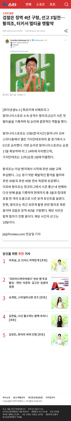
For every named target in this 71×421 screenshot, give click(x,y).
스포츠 (40, 4)
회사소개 (6, 397)
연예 (28, 4)
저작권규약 (50, 397)
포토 (52, 4)
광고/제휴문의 (19, 397)
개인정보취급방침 (35, 397)
